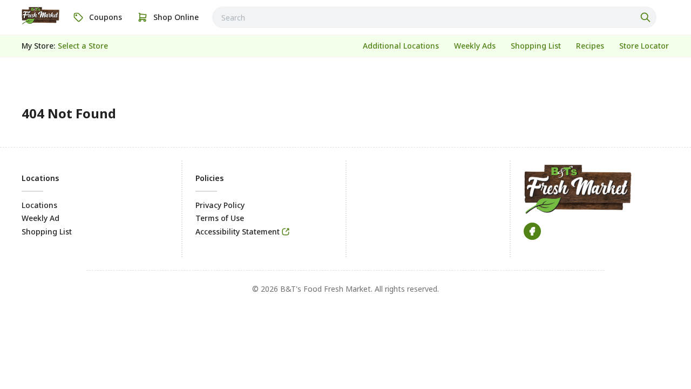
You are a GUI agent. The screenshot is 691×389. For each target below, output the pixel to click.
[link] (40, 15)
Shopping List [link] (47, 231)
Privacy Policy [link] (220, 205)
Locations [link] (39, 205)
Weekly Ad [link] (40, 218)
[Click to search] (646, 17)
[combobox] (434, 17)
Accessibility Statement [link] (237, 231)
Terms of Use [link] (219, 218)
